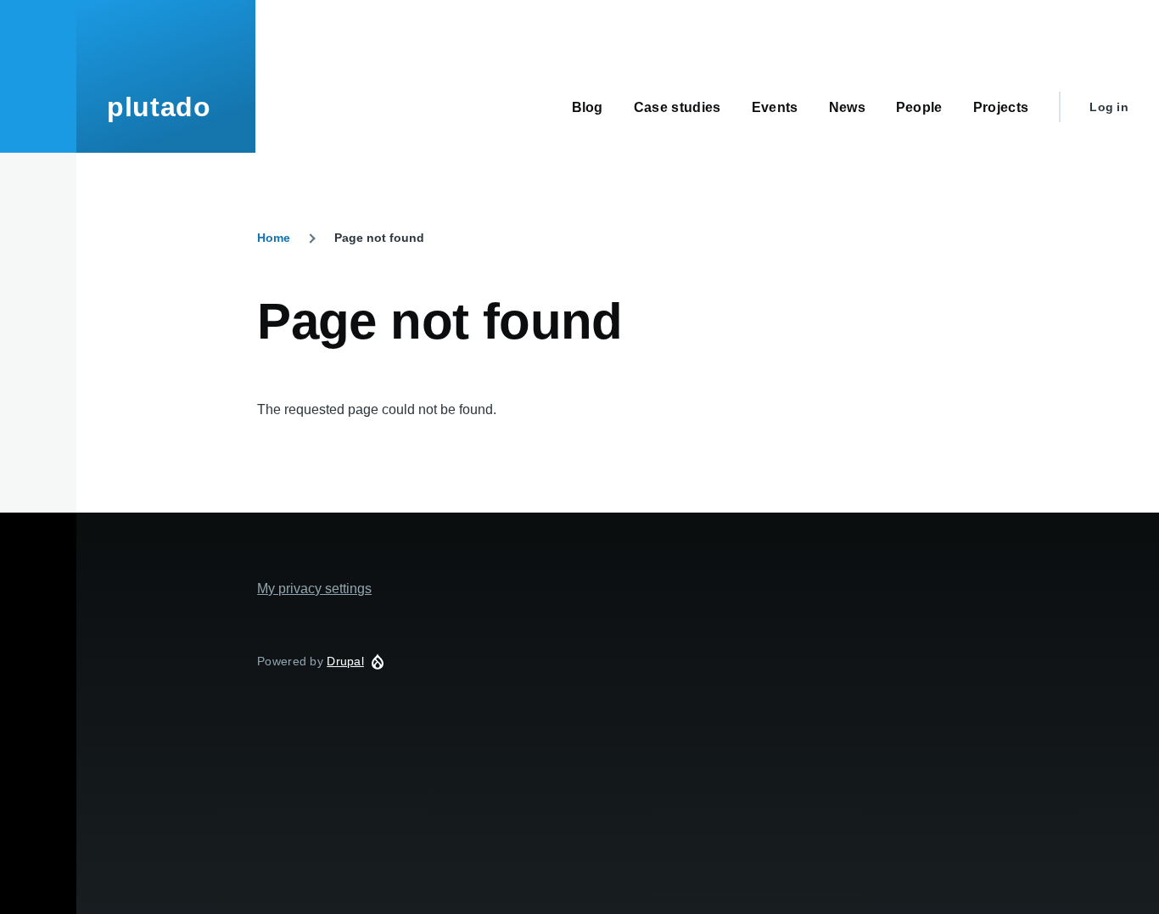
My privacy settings (314, 588)
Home (273, 237)
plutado (158, 107)
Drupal (345, 661)
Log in (1108, 107)
